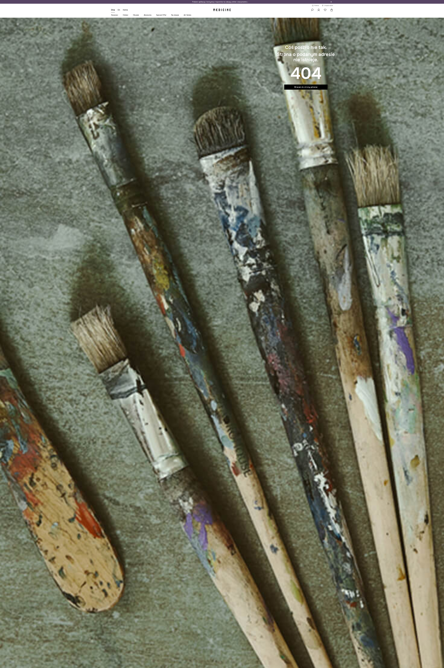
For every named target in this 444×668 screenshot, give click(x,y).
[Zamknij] (331, 2)
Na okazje (175, 15)
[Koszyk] (331, 9)
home (125, 10)
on (119, 10)
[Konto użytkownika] (318, 9)
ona (113, 10)
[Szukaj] (312, 9)
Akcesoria (147, 15)
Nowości (114, 15)
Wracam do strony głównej (306, 87)
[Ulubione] (325, 9)
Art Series (187, 15)
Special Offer (161, 15)
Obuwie (136, 15)
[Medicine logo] (222, 9)
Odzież (125, 15)
